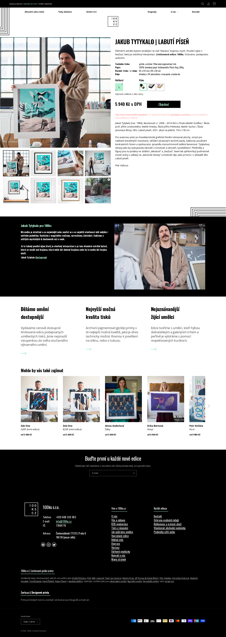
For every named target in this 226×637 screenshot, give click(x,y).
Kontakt (158, 516)
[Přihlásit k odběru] (133, 473)
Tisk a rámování (119, 528)
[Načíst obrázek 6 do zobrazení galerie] (43, 190)
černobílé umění (151, 581)
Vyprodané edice (120, 536)
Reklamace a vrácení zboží (168, 524)
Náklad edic (117, 540)
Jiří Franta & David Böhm (147, 578)
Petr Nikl (91, 578)
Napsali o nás (118, 555)
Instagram (41, 257)
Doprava (115, 544)
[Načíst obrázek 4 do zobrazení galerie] (98, 163)
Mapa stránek (118, 559)
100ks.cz (30, 631)
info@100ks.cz (64, 521)
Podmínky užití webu (164, 532)
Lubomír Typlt (103, 578)
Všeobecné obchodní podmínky (170, 528)
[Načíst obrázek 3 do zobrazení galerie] (70, 163)
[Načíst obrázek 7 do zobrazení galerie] (70, 190)
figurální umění (135, 581)
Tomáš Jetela (35, 581)
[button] (203, 4)
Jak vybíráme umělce (122, 532)
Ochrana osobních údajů (166, 520)
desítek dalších (76, 581)
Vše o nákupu (118, 520)
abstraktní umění (118, 581)
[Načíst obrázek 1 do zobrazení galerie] (16, 163)
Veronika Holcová (180, 578)
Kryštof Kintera (79, 578)
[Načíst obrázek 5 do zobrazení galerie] (16, 190)
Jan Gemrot (116, 578)
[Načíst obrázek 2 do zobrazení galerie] (43, 163)
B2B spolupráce (119, 524)
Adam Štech (61, 581)
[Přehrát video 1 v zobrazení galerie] (98, 190)
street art (169, 581)
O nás (114, 516)
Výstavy (115, 547)
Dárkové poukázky (120, 551)
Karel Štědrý (48, 581)
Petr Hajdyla (165, 578)
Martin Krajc (128, 578)
